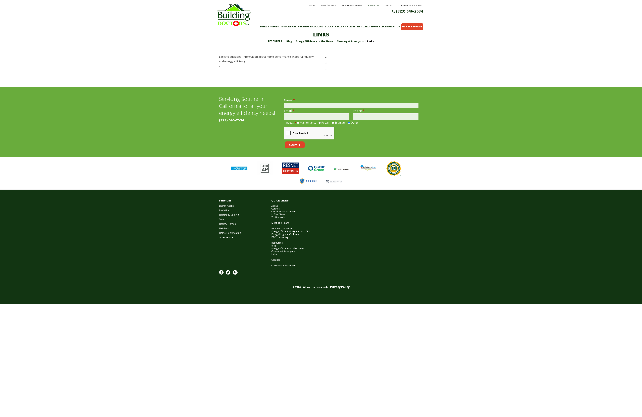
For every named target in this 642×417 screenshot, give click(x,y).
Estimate (340, 122)
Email (289, 111)
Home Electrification (385, 26)
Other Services (412, 26)
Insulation (288, 26)
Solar (329, 26)
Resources (275, 41)
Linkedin (235, 274)
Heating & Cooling (311, 26)
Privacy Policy (340, 287)
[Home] (234, 24)
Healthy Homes (345, 26)
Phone (358, 111)
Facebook (221, 274)
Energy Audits (269, 26)
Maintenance (308, 122)
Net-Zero (363, 26)
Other (354, 122)
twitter (228, 274)
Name (289, 100)
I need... (290, 122)
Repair (325, 122)
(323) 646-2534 (409, 11)
